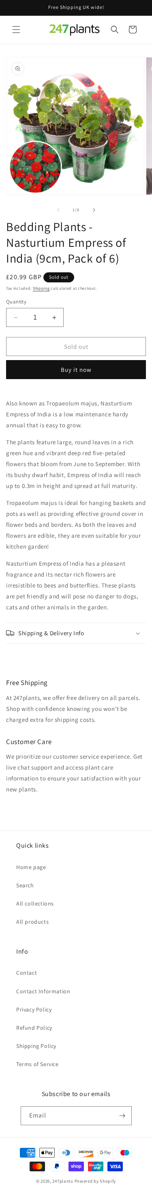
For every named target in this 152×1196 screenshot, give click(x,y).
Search (25, 885)
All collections (35, 903)
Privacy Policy (33, 1009)
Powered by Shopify (95, 1181)
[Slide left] (58, 210)
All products (32, 921)
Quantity (16, 301)
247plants (62, 1181)
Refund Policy (34, 1027)
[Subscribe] (122, 1115)
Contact (26, 972)
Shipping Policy (36, 1046)
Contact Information (43, 991)
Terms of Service (37, 1064)
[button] (16, 29)
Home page (31, 867)
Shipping (41, 288)
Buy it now (76, 369)
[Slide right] (94, 210)
